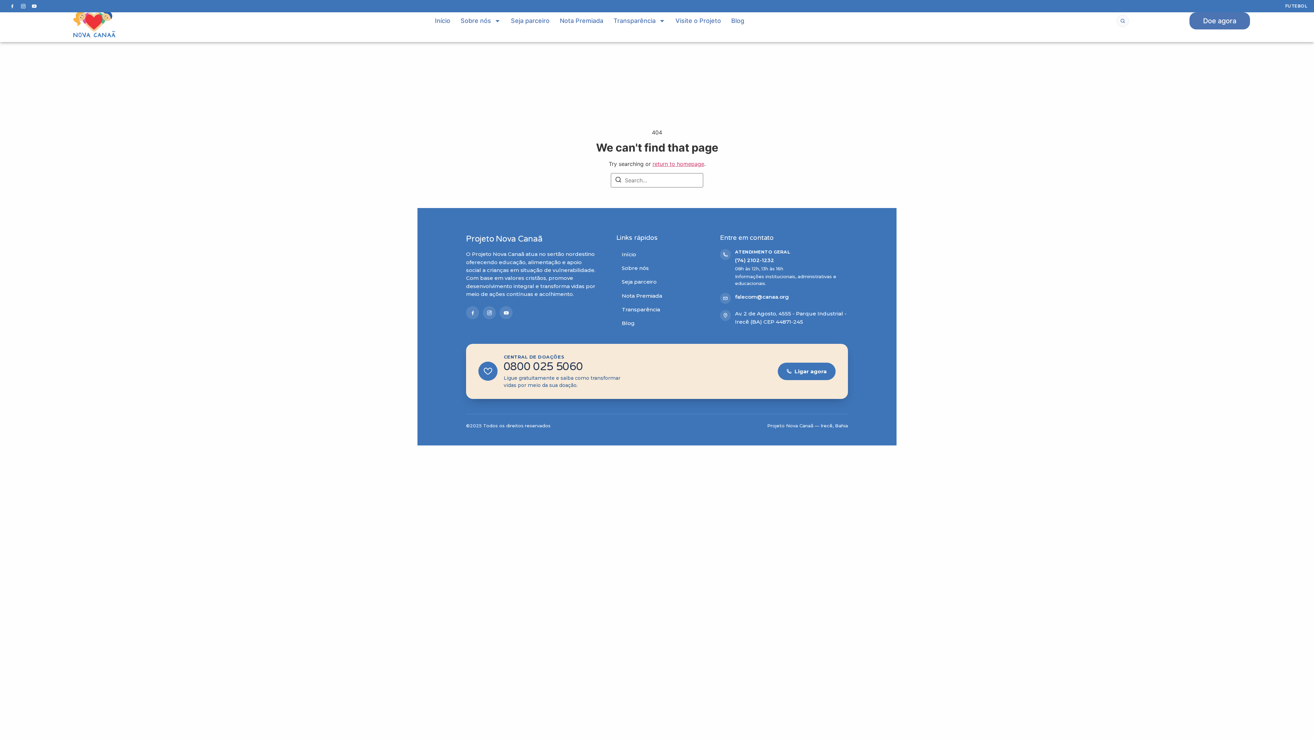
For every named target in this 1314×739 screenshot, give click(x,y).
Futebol (1296, 6)
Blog (737, 20)
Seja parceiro (530, 20)
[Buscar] (1123, 21)
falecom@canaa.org (762, 297)
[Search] (618, 180)
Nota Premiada (581, 20)
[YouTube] (34, 6)
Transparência (635, 20)
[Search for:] (657, 180)
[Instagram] (23, 6)
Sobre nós (476, 20)
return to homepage (678, 163)
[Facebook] (12, 6)
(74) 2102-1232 (754, 260)
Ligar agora (811, 371)
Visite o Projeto (698, 20)
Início (442, 20)
